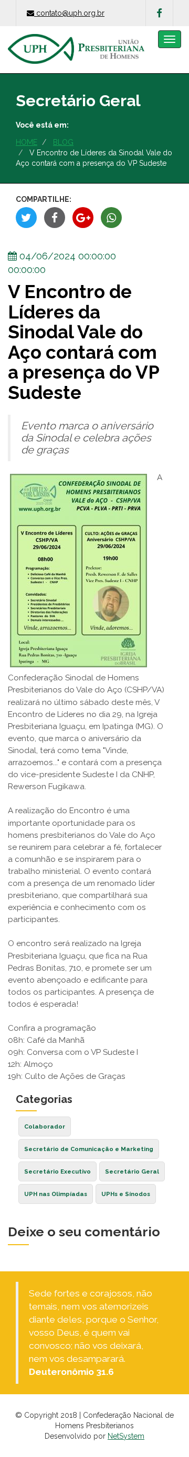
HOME (26, 142)
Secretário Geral (132, 1171)
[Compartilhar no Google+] (82, 217)
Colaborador (44, 1126)
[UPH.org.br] (76, 39)
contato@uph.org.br (70, 13)
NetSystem (126, 1436)
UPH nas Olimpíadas (55, 1194)
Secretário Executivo (57, 1171)
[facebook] (159, 13)
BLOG (63, 142)
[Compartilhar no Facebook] (54, 217)
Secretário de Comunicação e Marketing (88, 1149)
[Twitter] (26, 217)
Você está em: (42, 125)
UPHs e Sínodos (125, 1194)
